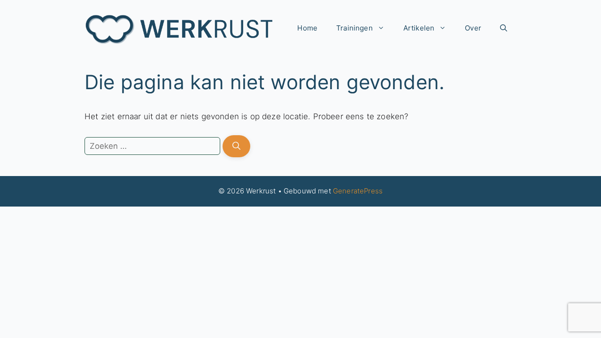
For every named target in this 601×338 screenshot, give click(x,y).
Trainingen (354, 27)
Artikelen (419, 27)
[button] (503, 28)
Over (473, 27)
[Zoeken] (236, 146)
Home (307, 27)
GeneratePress (358, 190)
